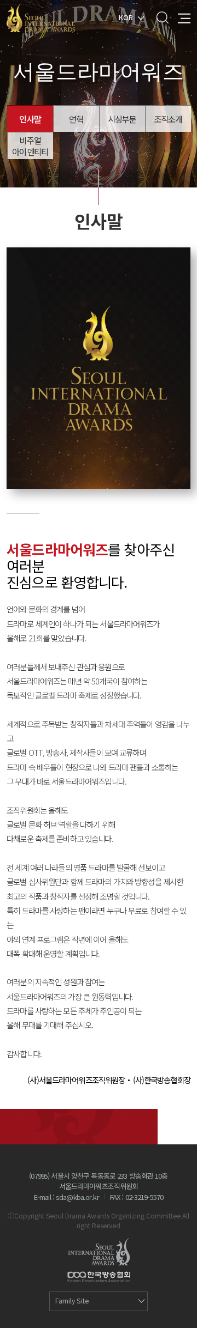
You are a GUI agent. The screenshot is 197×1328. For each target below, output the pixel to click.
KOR (126, 16)
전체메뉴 (184, 17)
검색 (162, 17)
